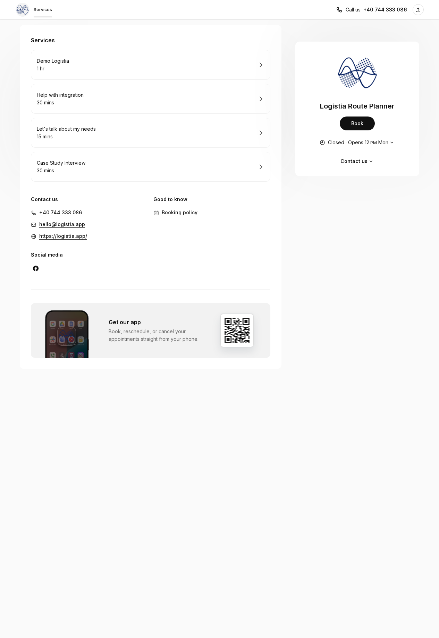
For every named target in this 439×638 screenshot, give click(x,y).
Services (43, 9)
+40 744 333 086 (385, 9)
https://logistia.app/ (63, 236)
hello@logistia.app (62, 224)
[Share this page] (418, 9)
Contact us (354, 161)
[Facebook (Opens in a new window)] (36, 268)
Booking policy (179, 212)
